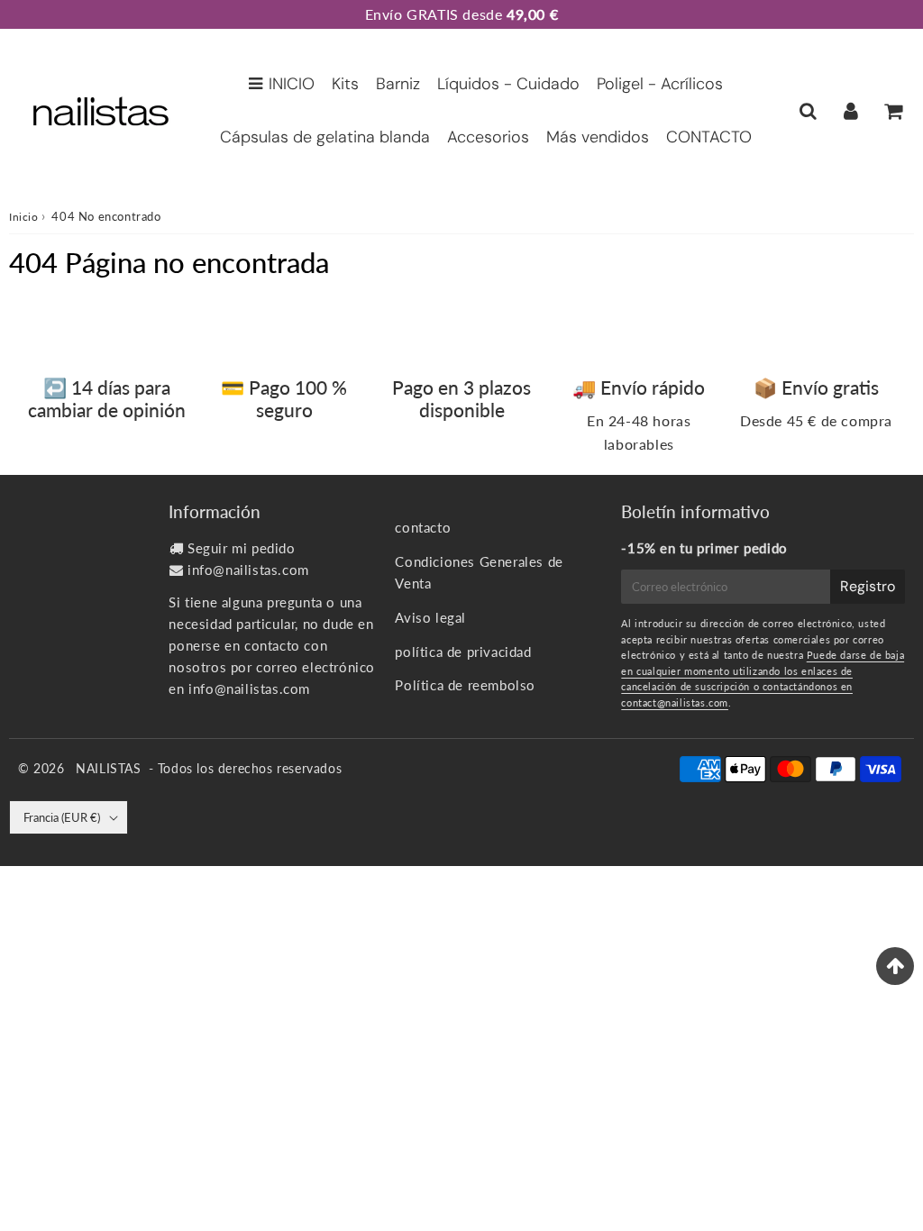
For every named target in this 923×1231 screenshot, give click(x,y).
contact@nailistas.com (674, 702)
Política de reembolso (465, 685)
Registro (867, 586)
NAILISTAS (108, 768)
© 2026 (43, 768)
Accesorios (488, 137)
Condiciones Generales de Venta (478, 572)
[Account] (850, 111)
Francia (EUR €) (61, 817)
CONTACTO (709, 137)
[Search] (808, 111)
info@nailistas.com (248, 569)
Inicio (24, 216)
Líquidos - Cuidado (508, 84)
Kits (345, 84)
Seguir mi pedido (241, 548)
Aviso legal (430, 617)
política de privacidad (463, 651)
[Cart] (893, 111)
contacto (423, 527)
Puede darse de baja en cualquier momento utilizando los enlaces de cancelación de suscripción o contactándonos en (762, 670)
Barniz (398, 84)
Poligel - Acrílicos (660, 84)
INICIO (292, 84)
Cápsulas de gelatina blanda (325, 137)
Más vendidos (597, 137)
